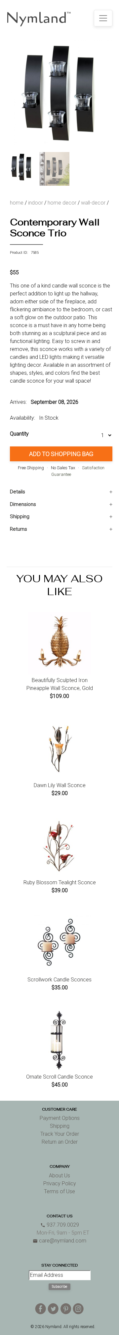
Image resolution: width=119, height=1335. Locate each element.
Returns (18, 529)
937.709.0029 (59, 1225)
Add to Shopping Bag (61, 453)
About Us (59, 1175)
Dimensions (23, 504)
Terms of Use (59, 1191)
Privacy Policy (59, 1183)
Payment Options (60, 1118)
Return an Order (60, 1142)
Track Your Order (59, 1134)
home (16, 203)
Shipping (19, 516)
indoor (35, 203)
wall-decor (93, 203)
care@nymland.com (59, 1241)
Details (17, 492)
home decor (62, 203)
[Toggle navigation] (103, 18)
